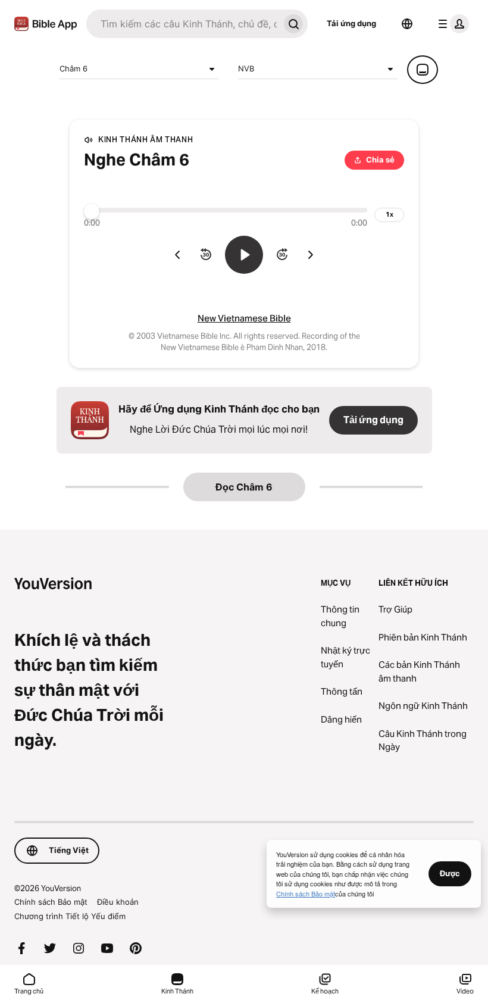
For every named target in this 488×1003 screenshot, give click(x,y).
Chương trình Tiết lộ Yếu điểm (70, 916)
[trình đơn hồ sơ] (451, 24)
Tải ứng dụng (351, 23)
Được (450, 873)
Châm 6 (73, 68)
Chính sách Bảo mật (50, 902)
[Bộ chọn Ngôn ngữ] (407, 24)
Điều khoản (118, 902)
